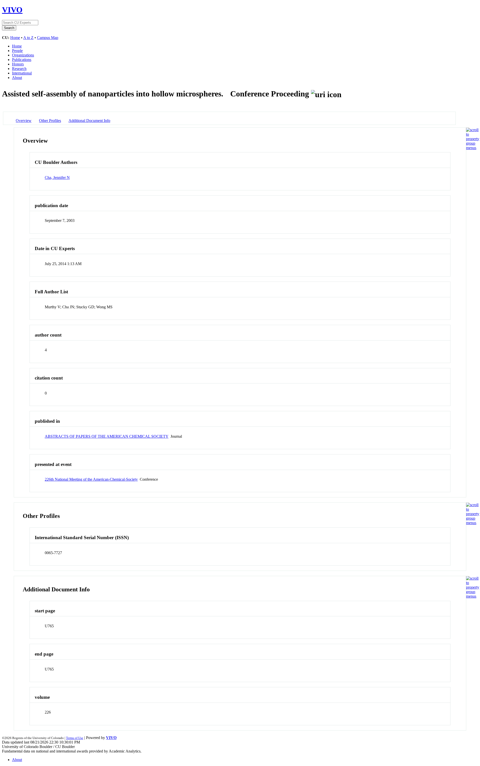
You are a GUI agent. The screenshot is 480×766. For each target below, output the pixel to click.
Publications (21, 59)
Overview (24, 120)
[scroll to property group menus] (472, 148)
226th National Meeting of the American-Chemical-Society (91, 479)
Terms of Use (74, 738)
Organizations (23, 55)
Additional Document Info (89, 120)
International (22, 73)
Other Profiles (50, 120)
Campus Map (47, 37)
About (17, 77)
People (17, 50)
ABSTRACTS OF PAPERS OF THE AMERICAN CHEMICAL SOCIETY (106, 436)
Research (19, 68)
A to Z (28, 37)
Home (15, 37)
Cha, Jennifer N (57, 177)
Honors (18, 64)
